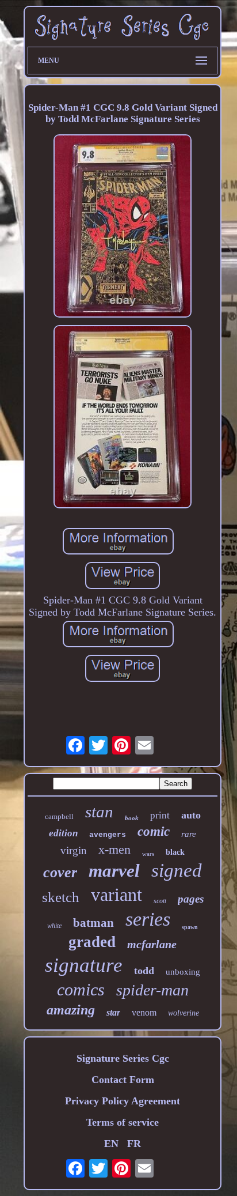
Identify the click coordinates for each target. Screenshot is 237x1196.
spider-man (152, 990)
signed (176, 870)
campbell (59, 816)
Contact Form (122, 1079)
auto (191, 815)
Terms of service (122, 1122)
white (54, 926)
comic (153, 831)
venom (144, 1012)
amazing (71, 1009)
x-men (114, 849)
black (175, 852)
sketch (60, 897)
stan (99, 811)
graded (92, 941)
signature (84, 965)
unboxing (183, 971)
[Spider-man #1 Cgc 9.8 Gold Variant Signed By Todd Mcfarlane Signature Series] (122, 227)
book (132, 817)
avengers (107, 835)
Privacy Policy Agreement (122, 1101)
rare (188, 834)
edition (63, 833)
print (160, 815)
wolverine (183, 1013)
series (147, 919)
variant (116, 894)
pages (191, 899)
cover (60, 872)
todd (144, 970)
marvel (114, 871)
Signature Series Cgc (123, 1058)
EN (111, 1143)
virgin (73, 850)
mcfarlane (152, 944)
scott (160, 901)
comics (81, 989)
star (113, 1012)
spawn (190, 927)
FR (134, 1143)
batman (93, 923)
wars (148, 853)
